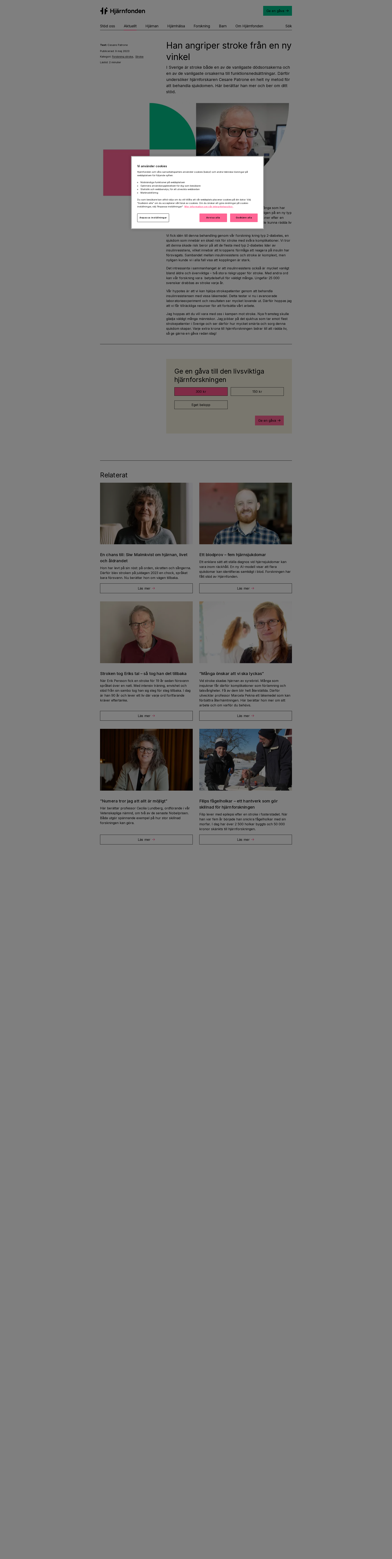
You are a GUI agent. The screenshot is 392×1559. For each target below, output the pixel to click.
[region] (197, 192)
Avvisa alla (213, 217)
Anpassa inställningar (153, 217)
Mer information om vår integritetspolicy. (208, 206)
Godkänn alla (244, 217)
